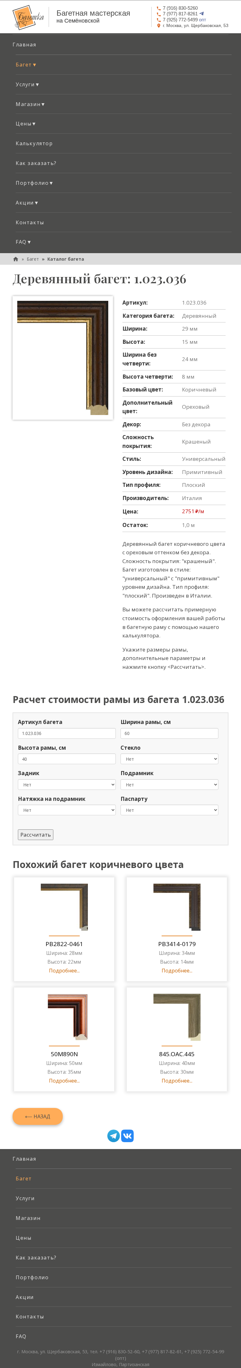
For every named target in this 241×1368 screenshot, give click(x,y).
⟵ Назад (37, 1116)
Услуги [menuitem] (25, 1198)
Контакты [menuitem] (30, 222)
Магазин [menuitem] (28, 1218)
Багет (33, 259)
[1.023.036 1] (63, 358)
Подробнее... (64, 970)
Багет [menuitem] (24, 1178)
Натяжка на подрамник (51, 798)
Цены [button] (26, 123)
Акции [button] (28, 202)
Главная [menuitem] (24, 44)
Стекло (130, 747)
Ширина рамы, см (145, 722)
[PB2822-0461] (64, 907)
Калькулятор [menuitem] (34, 143)
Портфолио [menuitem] (32, 1277)
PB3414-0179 (177, 944)
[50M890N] (64, 1017)
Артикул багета (40, 722)
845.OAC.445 (177, 1054)
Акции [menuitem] (25, 1297)
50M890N (64, 1054)
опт (184, 19)
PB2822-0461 (64, 944)
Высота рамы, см (42, 747)
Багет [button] (27, 64)
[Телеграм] (113, 1136)
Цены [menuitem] (23, 1237)
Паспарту (133, 798)
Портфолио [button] (35, 182)
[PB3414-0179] (177, 907)
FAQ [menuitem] (21, 1336)
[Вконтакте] (127, 1136)
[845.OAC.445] (177, 1017)
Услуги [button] (28, 84)
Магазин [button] (31, 104)
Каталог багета (65, 259)
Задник (28, 773)
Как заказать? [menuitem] (36, 163)
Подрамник (136, 773)
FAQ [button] (24, 241)
